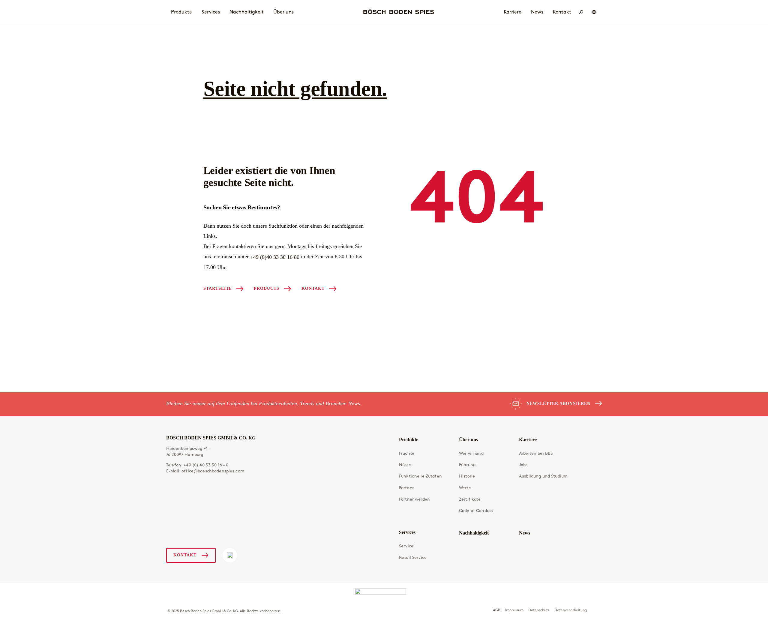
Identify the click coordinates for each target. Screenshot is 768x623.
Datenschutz (539, 610)
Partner (406, 487)
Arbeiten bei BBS (536, 453)
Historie (467, 476)
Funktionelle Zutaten (420, 476)
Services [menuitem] (211, 12)
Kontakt (313, 288)
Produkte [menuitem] (181, 12)
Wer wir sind (471, 453)
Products (266, 288)
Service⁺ (407, 546)
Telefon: (197, 465)
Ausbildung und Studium (543, 476)
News (524, 532)
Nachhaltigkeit (474, 532)
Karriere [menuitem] (512, 12)
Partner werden (414, 499)
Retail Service (413, 557)
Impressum (514, 610)
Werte (465, 487)
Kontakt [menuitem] (562, 12)
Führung (467, 464)
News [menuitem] (537, 12)
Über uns (468, 439)
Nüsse (405, 464)
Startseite (217, 288)
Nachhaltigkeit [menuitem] (247, 12)
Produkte (408, 439)
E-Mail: (205, 471)
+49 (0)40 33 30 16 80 (274, 257)
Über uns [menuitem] (283, 12)
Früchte (406, 453)
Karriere (528, 439)
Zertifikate (470, 499)
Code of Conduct (476, 510)
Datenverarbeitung (570, 610)
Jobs (523, 464)
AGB (496, 610)
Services (407, 532)
